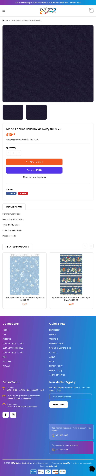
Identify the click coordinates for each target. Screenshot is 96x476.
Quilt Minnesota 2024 (12, 343)
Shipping (10, 139)
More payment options (34, 177)
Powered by (57, 463)
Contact (53, 352)
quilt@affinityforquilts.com (19, 398)
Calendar (53, 339)
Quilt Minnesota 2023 (12, 348)
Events (52, 334)
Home (5, 20)
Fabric (5, 330)
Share (9, 189)
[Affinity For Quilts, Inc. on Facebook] (5, 415)
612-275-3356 (62, 450)
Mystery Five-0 (56, 343)
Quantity (11, 147)
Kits (4, 334)
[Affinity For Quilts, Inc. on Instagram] (13, 415)
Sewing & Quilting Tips (60, 348)
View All (6, 366)
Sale (4, 357)
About (52, 357)
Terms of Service (57, 375)
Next (91, 246)
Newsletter (54, 330)
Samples (6, 361)
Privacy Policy (55, 366)
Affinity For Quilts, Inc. (21, 463)
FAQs (51, 361)
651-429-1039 (62, 435)
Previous (85, 246)
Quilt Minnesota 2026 (12, 352)
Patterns (6, 339)
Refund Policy (55, 370)
